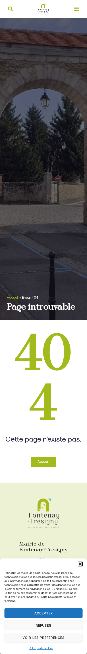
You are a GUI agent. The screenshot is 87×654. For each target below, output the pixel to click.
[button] (80, 564)
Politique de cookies (41, 648)
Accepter (43, 613)
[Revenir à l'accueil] (43, 513)
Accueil (13, 297)
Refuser (43, 626)
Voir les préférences (43, 638)
